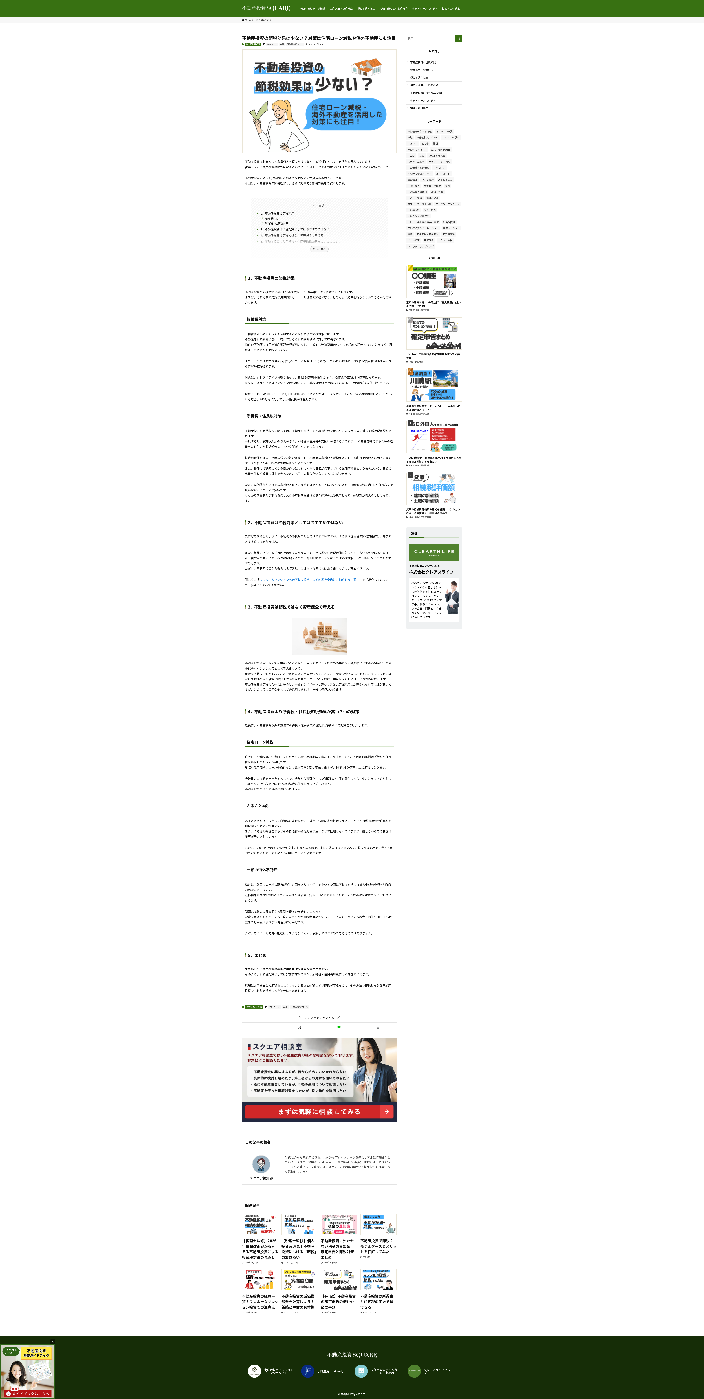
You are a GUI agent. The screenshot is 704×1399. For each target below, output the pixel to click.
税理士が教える (436, 155)
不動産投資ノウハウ (427, 137)
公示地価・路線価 (440, 149)
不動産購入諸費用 (417, 192)
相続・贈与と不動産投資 (424, 85)
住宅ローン (272, 44)
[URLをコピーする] (378, 1027)
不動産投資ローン (295, 44)
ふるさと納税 (445, 240)
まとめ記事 (414, 240)
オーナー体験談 (451, 137)
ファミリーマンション (448, 204)
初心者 (425, 143)
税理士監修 (437, 192)
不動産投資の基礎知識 (423, 62)
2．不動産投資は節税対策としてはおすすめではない (294, 229)
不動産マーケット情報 (420, 131)
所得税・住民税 (432, 186)
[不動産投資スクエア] (266, 8)
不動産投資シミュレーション (423, 228)
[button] (261, 1027)
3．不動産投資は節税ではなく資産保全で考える (292, 235)
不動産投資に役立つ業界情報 (426, 93)
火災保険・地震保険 (418, 216)
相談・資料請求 (419, 108)
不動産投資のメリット (420, 173)
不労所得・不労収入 (427, 234)
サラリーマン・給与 (439, 161)
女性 (421, 155)
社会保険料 (449, 222)
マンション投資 (444, 131)
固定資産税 (449, 234)
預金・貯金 (430, 210)
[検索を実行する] (458, 38)
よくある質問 (445, 180)
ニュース (412, 143)
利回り (411, 155)
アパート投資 (415, 198)
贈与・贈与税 (443, 173)
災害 (447, 186)
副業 (410, 234)
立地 (410, 137)
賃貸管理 (412, 180)
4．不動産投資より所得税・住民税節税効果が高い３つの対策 (300, 241)
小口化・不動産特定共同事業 (423, 222)
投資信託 (429, 240)
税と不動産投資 (253, 44)
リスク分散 (428, 180)
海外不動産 (432, 198)
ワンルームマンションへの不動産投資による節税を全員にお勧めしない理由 (309, 579)
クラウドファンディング (421, 246)
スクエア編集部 (261, 1178)
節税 (282, 44)
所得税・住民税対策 (276, 223)
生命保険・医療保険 (418, 167)
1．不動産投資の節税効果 (277, 213)
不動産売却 (414, 210)
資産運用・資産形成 (421, 70)
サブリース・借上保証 (419, 204)
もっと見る (319, 249)
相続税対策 (271, 218)
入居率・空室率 (416, 161)
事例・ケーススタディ (422, 100)
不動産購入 (414, 186)
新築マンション (451, 228)
